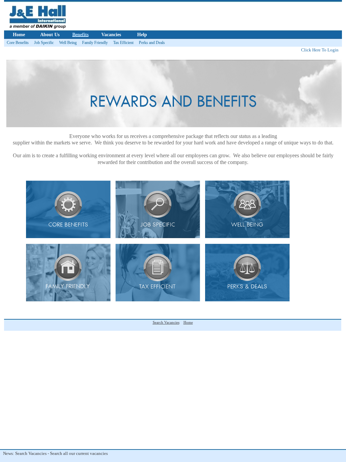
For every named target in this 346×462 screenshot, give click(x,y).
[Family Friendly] (68, 299)
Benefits (80, 34)
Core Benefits (18, 42)
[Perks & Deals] (247, 299)
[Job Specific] (158, 236)
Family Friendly (95, 42)
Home (19, 34)
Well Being (68, 42)
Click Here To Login (320, 49)
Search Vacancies (166, 322)
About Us (49, 34)
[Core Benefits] (68, 236)
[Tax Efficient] (158, 299)
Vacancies (111, 34)
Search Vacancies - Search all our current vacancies (54, 453)
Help (142, 34)
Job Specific (44, 42)
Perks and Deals (152, 42)
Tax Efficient (123, 42)
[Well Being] (247, 236)
